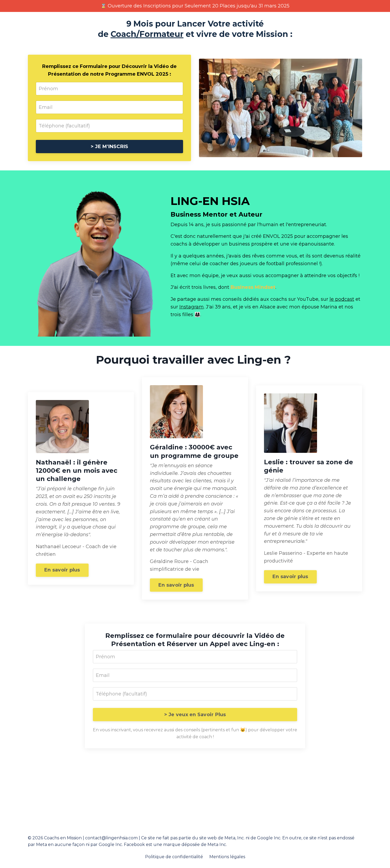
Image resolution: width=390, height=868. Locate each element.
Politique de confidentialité (174, 856)
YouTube (307, 299)
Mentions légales (227, 856)
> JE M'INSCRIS (109, 146)
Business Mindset (253, 287)
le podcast (342, 299)
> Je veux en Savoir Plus (195, 714)
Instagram (191, 307)
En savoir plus (62, 570)
